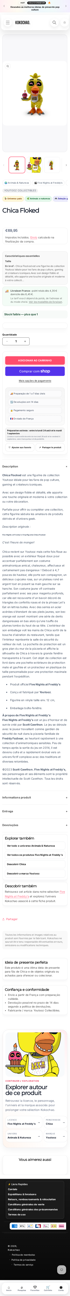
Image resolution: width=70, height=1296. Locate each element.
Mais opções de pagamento (35, 380)
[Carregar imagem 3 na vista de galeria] (52, 165)
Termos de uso (16, 1214)
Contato (12, 1189)
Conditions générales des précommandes (33, 1209)
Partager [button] (12, 919)
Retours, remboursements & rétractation (32, 1199)
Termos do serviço (23, 1264)
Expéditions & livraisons (22, 1194)
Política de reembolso (23, 1254)
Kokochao (14, 1249)
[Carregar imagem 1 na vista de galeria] (17, 165)
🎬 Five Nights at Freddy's (48, 182)
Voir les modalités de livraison (45, 301)
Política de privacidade (23, 1260)
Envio (33, 237)
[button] (64, 22)
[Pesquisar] (54, 22)
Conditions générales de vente (26, 1204)
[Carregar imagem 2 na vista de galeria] (34, 165)
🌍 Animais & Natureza (16, 182)
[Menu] (8, 22)
